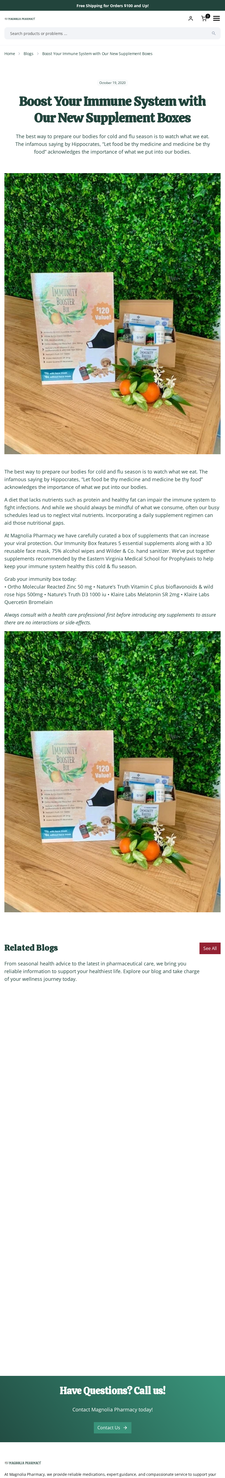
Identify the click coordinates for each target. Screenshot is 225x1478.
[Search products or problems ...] (213, 33)
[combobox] (112, 33)
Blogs (28, 53)
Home (9, 53)
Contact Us (108, 1428)
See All (210, 948)
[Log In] (190, 18)
